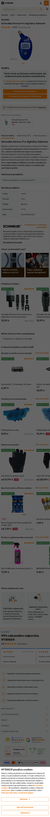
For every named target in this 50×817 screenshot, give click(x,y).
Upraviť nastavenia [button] (25, 807)
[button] (5, 790)
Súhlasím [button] (25, 799)
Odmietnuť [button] (25, 813)
